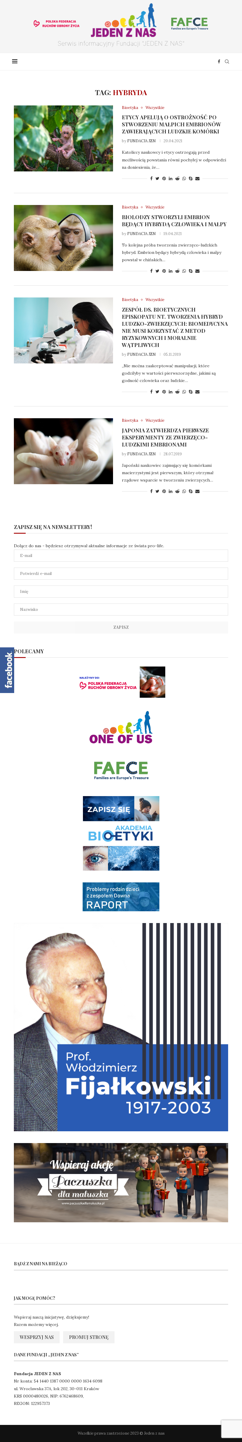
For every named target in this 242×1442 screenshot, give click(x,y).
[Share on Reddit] (177, 178)
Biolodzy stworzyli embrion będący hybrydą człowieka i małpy (174, 221)
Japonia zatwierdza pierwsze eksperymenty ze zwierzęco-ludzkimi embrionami (165, 437)
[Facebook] (219, 61)
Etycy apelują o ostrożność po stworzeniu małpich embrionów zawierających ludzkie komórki (171, 124)
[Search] (227, 61)
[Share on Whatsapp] (184, 178)
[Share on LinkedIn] (170, 178)
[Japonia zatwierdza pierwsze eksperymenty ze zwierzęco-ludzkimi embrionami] (63, 451)
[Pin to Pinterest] (164, 178)
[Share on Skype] (190, 178)
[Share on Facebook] (151, 178)
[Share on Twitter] (157, 178)
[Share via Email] (197, 178)
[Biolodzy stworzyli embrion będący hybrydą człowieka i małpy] (63, 238)
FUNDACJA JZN (141, 140)
